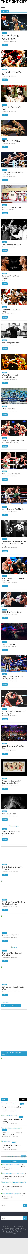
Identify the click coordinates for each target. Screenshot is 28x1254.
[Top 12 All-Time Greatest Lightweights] (10, 1192)
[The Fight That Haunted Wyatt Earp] (14, 947)
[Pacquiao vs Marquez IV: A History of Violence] (14, 656)
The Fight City (6, 1226)
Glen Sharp (12, 209)
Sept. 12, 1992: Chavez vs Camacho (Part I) (12, 1133)
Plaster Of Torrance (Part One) (12, 108)
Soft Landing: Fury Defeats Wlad (13, 988)
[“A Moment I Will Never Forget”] (14, 290)
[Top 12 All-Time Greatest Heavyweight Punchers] (13, 1172)
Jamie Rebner (14, 582)
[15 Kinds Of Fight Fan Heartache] (14, 257)
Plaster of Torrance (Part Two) (12, 73)
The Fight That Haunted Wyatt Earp (12, 954)
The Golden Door (9, 814)
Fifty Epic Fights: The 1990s (13, 440)
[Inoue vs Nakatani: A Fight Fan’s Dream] (14, 153)
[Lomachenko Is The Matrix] (14, 486)
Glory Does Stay (8, 409)
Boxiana (22, 1104)
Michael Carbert (14, 1123)
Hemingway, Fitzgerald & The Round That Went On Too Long (14, 543)
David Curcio (14, 937)
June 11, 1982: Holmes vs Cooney (12, 1120)
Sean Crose (14, 547)
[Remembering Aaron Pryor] (14, 15)
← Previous (5, 1002)
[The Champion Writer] (14, 324)
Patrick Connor (14, 411)
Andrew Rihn (14, 344)
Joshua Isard (13, 143)
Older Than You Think (11, 141)
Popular (15, 1161)
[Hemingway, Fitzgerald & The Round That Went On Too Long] (14, 521)
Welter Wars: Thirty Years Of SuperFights (13, 712)
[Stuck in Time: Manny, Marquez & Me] (14, 826)
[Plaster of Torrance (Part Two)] (14, 51)
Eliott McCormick (16, 991)
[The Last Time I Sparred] (14, 186)
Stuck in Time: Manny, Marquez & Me (11, 832)
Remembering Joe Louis (11, 244)
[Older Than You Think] (14, 121)
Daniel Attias (14, 511)
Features (4, 32)
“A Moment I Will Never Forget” (11, 310)
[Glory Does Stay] (14, 389)
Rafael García (13, 76)
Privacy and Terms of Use (9, 1228)
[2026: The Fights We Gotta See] (14, 725)
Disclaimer (18, 1228)
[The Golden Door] (14, 795)
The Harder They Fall (10, 935)
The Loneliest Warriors (11, 474)
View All (23, 1099)
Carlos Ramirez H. (16, 835)
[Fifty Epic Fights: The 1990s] (14, 421)
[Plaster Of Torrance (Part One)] (14, 86)
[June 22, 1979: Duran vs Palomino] (5, 1141)
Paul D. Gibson (16, 785)
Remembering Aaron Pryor (10, 37)
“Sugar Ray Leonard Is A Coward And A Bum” (11, 782)
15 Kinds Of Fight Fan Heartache (10, 277)
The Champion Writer (10, 342)
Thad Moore (13, 313)
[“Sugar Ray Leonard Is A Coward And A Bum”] (14, 760)
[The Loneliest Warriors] (14, 453)
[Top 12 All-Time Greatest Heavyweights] (11, 1163)
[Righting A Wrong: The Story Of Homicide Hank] (14, 881)
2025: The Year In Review (12, 612)
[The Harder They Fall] (14, 916)
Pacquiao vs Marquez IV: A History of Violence (12, 677)
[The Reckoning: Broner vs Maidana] (14, 846)
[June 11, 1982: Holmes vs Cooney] (9, 1115)
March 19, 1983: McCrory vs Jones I (13, 1108)
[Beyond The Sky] (14, 624)
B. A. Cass (14, 646)
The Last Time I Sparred (11, 207)
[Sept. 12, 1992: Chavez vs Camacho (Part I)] (11, 1128)
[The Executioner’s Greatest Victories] (14, 557)
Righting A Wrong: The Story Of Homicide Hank (13, 903)
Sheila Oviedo (13, 475)
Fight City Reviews (21, 1226)
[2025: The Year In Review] (14, 592)
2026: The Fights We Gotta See (13, 747)
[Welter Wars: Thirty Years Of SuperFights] (14, 691)
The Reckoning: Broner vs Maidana (12, 868)
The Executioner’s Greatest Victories (13, 579)
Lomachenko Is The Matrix (13, 509)
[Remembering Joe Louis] (14, 219)
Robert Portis (13, 41)
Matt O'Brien (12, 176)
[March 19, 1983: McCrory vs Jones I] (9, 1103)
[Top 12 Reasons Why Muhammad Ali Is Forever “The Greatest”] (14, 1181)
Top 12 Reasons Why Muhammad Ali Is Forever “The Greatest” (12, 1187)
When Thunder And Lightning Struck (10, 376)
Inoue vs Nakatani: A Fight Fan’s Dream (12, 173)
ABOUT (22, 1228)
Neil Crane (13, 246)
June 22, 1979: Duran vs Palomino (11, 1146)
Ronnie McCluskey (15, 442)
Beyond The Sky (8, 644)
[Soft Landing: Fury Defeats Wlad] (14, 967)
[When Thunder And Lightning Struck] (14, 355)
